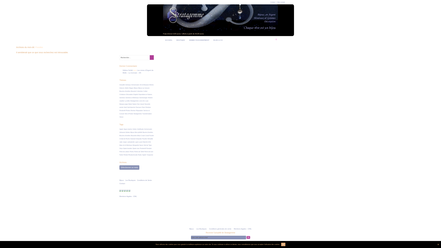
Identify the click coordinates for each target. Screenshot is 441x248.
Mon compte (281, 2)
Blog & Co (218, 40)
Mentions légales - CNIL (128, 196)
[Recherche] (267, 40)
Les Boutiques (130, 180)
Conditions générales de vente (220, 229)
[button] (152, 57)
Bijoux (121, 180)
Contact (272, 2)
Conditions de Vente (144, 180)
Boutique (181, 40)
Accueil (168, 40)
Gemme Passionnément (199, 40)
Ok (283, 244)
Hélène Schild (128, 70)
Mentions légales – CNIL (243, 229)
